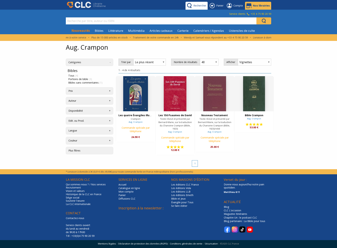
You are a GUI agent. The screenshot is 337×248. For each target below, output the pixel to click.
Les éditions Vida (181, 188)
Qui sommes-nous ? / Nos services (86, 184)
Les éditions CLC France (185, 184)
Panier (122, 195)
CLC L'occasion (232, 210)
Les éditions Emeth (182, 195)
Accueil (122, 184)
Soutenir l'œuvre (75, 200)
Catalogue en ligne (129, 188)
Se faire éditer (179, 205)
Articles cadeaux (161, 31)
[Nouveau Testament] (214, 93)
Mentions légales (107, 243)
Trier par (126, 62)
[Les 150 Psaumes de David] (175, 93)
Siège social (72, 197)
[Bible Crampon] (254, 93)
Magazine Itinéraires (235, 214)
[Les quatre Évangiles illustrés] (135, 93)
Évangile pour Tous (182, 202)
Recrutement (73, 187)
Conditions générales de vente (186, 243)
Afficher (230, 62)
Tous (73, 75)
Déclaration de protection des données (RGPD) (143, 243)
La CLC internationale (78, 204)
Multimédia (136, 31)
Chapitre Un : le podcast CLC (240, 217)
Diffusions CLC (126, 198)
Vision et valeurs (75, 191)
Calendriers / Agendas (208, 31)
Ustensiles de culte (242, 31)
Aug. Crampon (136, 122)
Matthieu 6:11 (232, 192)
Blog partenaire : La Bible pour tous (245, 221)
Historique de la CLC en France (83, 194)
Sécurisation (211, 243)
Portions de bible (80, 79)
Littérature (115, 31)
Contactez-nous (75, 218)
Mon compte (126, 191)
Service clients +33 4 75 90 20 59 (250, 14)
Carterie (183, 31)
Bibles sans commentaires (85, 82)
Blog (226, 207)
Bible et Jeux (178, 198)
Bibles (99, 31)
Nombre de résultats (185, 62)
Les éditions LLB (180, 191)
